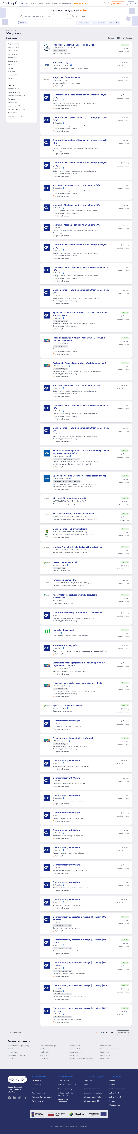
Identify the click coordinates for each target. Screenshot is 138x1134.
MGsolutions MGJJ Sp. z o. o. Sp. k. (65, 47)
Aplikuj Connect (115, 1097)
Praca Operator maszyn (47, 1046)
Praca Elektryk (74, 1049)
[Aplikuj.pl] (17, 1079)
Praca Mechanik (75, 1046)
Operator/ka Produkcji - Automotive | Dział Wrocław (78, 612)
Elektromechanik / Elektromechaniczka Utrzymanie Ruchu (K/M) (81, 268)
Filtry (24, 22)
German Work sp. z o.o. (61, 456)
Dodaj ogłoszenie (80, 3)
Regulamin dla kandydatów (42, 1097)
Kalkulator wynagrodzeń (62, 3)
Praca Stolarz (43, 1055)
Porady (41, 3)
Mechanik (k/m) (60, 62)
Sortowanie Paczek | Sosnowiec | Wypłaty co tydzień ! (79, 363)
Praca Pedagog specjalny (17, 1055)
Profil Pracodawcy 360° (67, 1085)
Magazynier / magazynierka (66, 77)
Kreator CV (49, 3)
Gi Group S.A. (57, 100)
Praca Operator (13, 1059)
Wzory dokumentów (91, 1089)
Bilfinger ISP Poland (59, 565)
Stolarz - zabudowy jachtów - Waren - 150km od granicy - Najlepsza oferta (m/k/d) (81, 452)
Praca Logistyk (74, 1055)
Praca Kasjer (105, 1052)
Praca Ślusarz (43, 1059)
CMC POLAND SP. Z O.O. (61, 65)
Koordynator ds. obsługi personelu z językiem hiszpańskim (75, 596)
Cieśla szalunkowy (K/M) (65, 562)
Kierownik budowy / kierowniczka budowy (73, 513)
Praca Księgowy (14, 1049)
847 (112, 1033)
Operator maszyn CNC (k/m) (67, 721)
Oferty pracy (24, 3)
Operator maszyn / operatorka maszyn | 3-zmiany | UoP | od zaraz (80, 918)
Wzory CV (87, 1085)
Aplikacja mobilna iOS (91, 1101)
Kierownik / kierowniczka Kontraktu (70, 498)
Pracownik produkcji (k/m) (65, 645)
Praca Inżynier (43, 1052)
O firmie (112, 1081)
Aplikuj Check (114, 1093)
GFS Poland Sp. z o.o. (60, 80)
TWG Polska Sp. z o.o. (60, 343)
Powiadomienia (37, 1101)
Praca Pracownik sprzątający (18, 1046)
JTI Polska (56, 633)
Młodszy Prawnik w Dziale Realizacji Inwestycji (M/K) (78, 547)
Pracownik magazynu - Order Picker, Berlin (74, 45)
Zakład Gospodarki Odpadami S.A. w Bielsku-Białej (70, 532)
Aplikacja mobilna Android (93, 1097)
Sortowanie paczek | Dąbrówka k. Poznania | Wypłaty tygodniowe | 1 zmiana (79, 664)
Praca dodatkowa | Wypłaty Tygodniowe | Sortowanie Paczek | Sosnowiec (79, 339)
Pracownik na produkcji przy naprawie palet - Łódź (77, 683)
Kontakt (112, 1085)
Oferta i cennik (63, 1081)
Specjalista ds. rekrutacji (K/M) (68, 705)
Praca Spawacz (106, 1046)
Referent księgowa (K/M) (65, 580)
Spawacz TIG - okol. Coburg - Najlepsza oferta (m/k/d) (79, 476)
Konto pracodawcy (65, 1089)
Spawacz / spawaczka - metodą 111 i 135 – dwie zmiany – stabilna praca (81, 314)
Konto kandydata (118, 3)
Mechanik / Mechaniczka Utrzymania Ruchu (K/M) (77, 185)
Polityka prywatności (117, 1089)
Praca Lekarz (105, 1059)
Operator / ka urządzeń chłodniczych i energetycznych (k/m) (80, 96)
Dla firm (131, 3)
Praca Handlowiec (76, 1052)
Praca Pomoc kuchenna (109, 1049)
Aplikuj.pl (9, 30)
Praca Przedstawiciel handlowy (81, 1059)
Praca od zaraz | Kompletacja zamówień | (73, 738)
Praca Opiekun (43, 1049)
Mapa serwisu (114, 1105)
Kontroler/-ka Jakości (63, 630)
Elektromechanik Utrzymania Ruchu (70, 529)
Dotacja (112, 1101)
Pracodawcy (34, 3)
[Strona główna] (9, 3)
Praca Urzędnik (106, 1055)
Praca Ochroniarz (14, 1052)
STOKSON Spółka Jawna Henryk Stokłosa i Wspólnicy (71, 583)
